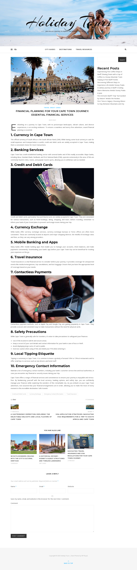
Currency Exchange (35, 394)
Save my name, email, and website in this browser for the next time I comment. (40, 499)
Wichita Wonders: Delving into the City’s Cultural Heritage (22, 458)
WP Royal (84, 556)
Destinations (65, 49)
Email (41, 486)
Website (71, 486)
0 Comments (90, 399)
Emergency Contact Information (53, 394)
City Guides (50, 49)
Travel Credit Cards (52, 108)
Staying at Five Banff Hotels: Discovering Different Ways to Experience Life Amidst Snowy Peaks (110, 82)
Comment (14, 503)
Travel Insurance (72, 394)
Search (122, 60)
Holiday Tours (68, 22)
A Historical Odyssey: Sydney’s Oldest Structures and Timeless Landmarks (52, 458)
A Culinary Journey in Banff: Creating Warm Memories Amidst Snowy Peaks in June (111, 90)
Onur (14, 399)
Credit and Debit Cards (19, 394)
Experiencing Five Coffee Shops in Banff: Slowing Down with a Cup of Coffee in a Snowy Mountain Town (109, 74)
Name (13, 486)
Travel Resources (84, 49)
